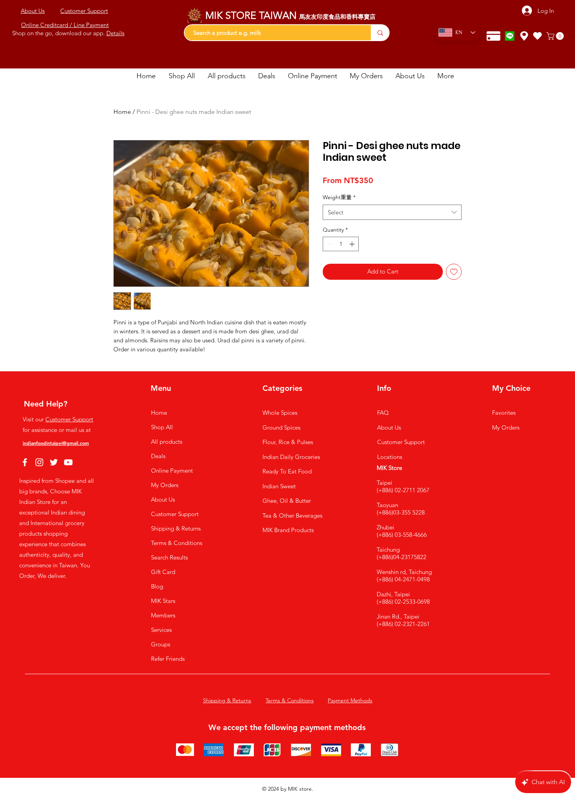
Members (163, 615)
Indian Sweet (279, 486)
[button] (556, 36)
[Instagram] (39, 462)
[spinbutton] (341, 244)
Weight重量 (339, 197)
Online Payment (172, 470)
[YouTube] (68, 462)
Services (161, 629)
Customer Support (69, 419)
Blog (157, 586)
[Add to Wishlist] (454, 272)
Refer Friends (168, 658)
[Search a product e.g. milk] (380, 32)
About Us (163, 499)
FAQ (383, 412)
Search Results (169, 557)
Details (115, 33)
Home (122, 111)
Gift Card (163, 572)
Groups (160, 644)
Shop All (162, 427)
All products (166, 441)
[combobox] (392, 212)
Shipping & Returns (176, 528)
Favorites (504, 412)
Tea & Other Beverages (292, 515)
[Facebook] (25, 462)
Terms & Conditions (176, 543)
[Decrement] (329, 244)
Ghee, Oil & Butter (286, 500)
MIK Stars (163, 600)
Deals (158, 456)
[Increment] (353, 244)
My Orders (164, 485)
